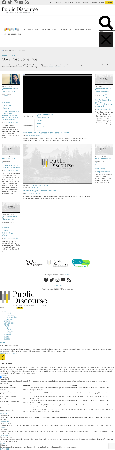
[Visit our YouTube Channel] (4, 342)
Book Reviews (100, 163)
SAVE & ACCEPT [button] (5, 449)
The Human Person (30, 29)
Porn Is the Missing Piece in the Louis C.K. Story (46, 132)
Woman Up (100, 168)
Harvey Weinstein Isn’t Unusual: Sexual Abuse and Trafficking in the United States (10, 115)
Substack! (67, 275)
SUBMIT (101, 2)
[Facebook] (4, 2)
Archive (9, 333)
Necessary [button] (3, 375)
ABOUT (52, 2)
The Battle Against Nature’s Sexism (39, 190)
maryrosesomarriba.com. (57, 67)
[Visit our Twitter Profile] (2, 342)
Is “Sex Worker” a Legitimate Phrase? (11, 166)
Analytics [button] (3, 427)
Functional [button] (3, 413)
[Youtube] (21, 2)
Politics (6, 230)
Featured (10, 329)
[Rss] (27, 2)
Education (6, 227)
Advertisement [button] (5, 435)
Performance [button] (4, 421)
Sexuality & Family (48, 29)
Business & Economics (12, 34)
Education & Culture (82, 29)
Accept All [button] (14, 353)
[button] (106, 23)
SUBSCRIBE (93, 2)
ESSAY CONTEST (69, 2)
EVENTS (78, 2)
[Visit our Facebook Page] (0, 342)
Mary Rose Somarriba (11, 123)
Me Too (6, 99)
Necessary (5, 377)
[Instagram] (15, 2)
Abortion (107, 94)
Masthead (10, 315)
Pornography (7, 102)
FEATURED (59, 2)
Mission (9, 313)
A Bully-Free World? (7, 234)
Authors (10, 331)
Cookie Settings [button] (5, 353)
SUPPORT (109, 2)
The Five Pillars (12, 317)
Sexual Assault (8, 105)
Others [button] (2, 443)
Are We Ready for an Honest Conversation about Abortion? (104, 103)
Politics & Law (65, 29)
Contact (9, 319)
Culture (6, 95)
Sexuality (6, 108)
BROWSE (85, 2)
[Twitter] (10, 2)
